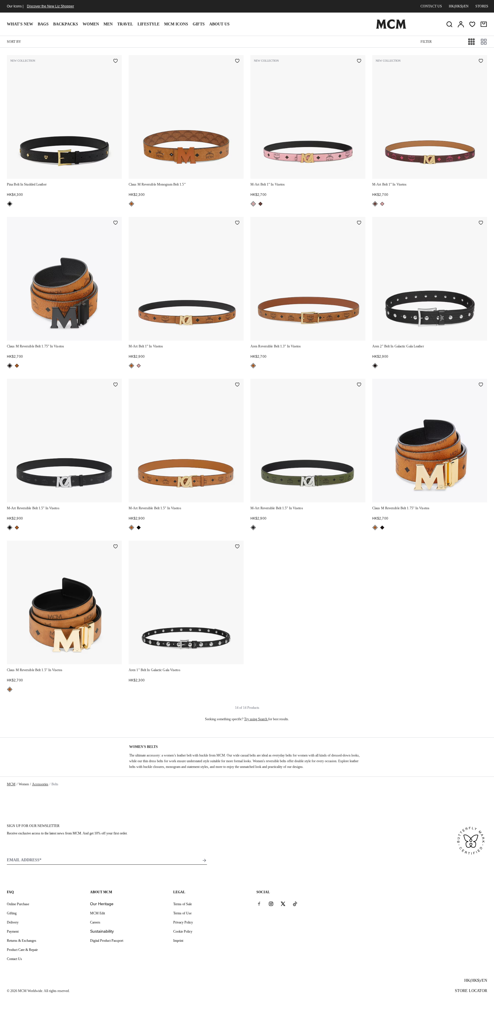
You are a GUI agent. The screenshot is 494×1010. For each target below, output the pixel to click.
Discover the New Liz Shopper (50, 6)
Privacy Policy (183, 922)
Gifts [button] (199, 24)
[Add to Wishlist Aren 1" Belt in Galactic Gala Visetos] (237, 547)
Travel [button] (125, 24)
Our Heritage (101, 904)
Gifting (12, 913)
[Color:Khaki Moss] (253, 527)
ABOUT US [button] (219, 24)
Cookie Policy (182, 931)
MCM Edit (97, 913)
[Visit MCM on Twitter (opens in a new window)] (283, 903)
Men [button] (108, 24)
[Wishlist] (472, 24)
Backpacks (65, 24)
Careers (95, 922)
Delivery (13, 922)
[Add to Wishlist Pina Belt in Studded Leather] (115, 61)
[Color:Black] (10, 204)
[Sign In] (460, 24)
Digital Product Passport (106, 941)
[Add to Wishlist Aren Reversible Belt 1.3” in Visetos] (359, 223)
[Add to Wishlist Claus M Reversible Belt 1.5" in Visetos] (115, 547)
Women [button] (91, 24)
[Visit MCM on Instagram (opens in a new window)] (271, 903)
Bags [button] (43, 24)
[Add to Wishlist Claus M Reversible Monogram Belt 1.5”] (237, 61)
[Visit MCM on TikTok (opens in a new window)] (295, 903)
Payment (13, 931)
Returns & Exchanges (21, 941)
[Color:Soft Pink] (253, 204)
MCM (11, 784)
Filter (426, 42)
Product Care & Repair (22, 950)
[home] (391, 27)
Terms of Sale (182, 904)
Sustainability (102, 931)
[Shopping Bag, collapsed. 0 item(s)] (483, 24)
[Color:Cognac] (131, 204)
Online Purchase (18, 904)
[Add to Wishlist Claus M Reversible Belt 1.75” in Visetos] (115, 223)
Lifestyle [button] (149, 24)
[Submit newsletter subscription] (204, 860)
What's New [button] (20, 24)
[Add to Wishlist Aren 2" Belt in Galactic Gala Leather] (481, 223)
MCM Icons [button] (176, 24)
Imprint (178, 941)
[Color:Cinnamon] (260, 203)
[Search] (449, 24)
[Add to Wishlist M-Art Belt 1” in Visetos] (359, 61)
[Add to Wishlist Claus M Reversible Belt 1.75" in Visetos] (481, 385)
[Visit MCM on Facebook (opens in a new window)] (259, 903)
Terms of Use (182, 913)
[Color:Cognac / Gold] (16, 365)
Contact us (431, 6)
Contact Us (14, 959)
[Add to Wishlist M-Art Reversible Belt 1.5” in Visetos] (115, 385)
